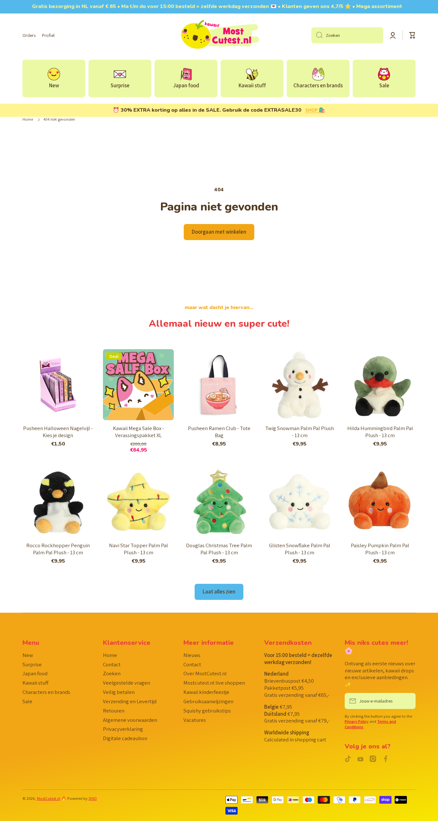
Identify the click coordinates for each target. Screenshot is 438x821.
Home (27, 119)
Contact (112, 664)
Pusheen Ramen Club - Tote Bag (219, 432)
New (27, 655)
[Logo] (219, 35)
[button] (412, 35)
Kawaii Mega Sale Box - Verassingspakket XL (138, 432)
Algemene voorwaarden (130, 719)
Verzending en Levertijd (129, 701)
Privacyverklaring (123, 728)
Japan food (34, 673)
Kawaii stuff (35, 682)
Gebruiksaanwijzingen (208, 701)
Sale (27, 701)
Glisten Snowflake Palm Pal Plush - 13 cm (299, 549)
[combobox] (347, 35)
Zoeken (112, 673)
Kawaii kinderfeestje (206, 692)
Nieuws (191, 655)
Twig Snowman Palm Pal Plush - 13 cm (299, 432)
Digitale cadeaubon (125, 738)
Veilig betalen (119, 692)
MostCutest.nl (48, 798)
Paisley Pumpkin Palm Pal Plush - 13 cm (380, 549)
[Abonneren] (408, 701)
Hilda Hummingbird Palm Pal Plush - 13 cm (380, 432)
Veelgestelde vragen (126, 682)
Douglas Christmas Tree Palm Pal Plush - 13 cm (219, 549)
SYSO (92, 798)
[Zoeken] (317, 35)
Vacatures (194, 719)
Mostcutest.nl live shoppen (214, 682)
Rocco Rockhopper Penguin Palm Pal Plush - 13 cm (58, 549)
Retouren (113, 710)
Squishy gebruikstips (207, 710)
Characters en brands (46, 692)
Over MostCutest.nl (205, 673)
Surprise (32, 664)
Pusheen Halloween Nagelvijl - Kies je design (58, 432)
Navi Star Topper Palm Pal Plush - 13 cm (138, 549)
